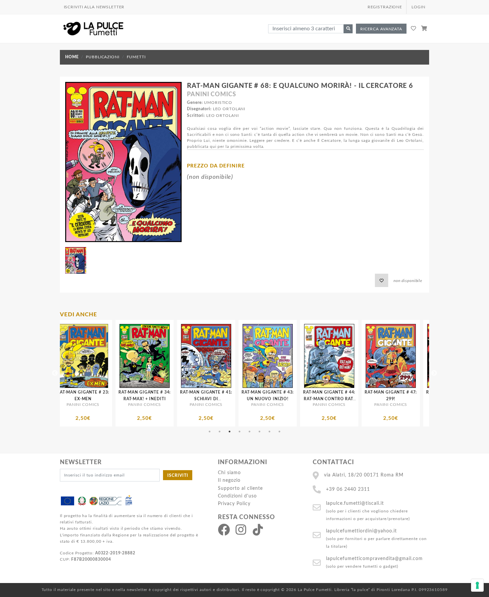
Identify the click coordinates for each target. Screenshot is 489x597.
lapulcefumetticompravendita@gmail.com (374, 558)
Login (418, 7)
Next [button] (434, 373)
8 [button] (279, 431)
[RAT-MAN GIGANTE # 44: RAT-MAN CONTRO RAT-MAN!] (221, 356)
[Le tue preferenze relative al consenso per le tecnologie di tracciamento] (477, 585)
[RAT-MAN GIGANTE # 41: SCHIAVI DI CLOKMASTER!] (98, 356)
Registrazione (385, 7)
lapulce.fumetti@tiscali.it (355, 503)
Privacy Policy (234, 503)
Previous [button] (55, 373)
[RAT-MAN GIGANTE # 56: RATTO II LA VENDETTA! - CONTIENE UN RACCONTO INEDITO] (406, 356)
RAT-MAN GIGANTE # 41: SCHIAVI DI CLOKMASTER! (99, 398)
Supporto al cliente (240, 488)
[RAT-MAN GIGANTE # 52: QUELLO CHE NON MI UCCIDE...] (344, 356)
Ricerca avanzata (381, 29)
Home (72, 57)
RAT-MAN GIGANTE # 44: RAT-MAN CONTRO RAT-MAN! (222, 398)
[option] (99, 373)
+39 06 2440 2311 (348, 489)
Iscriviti (177, 475)
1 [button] (209, 431)
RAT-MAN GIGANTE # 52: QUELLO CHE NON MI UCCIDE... (345, 398)
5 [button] (249, 431)
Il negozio (229, 480)
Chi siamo (229, 472)
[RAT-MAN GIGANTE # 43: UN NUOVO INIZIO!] (160, 356)
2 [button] (219, 431)
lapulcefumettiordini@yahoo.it (361, 530)
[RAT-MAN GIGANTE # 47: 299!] (283, 356)
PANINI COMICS (211, 95)
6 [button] (259, 431)
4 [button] (239, 431)
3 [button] (229, 431)
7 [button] (269, 431)
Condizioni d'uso (237, 495)
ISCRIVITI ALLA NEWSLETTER (94, 7)
